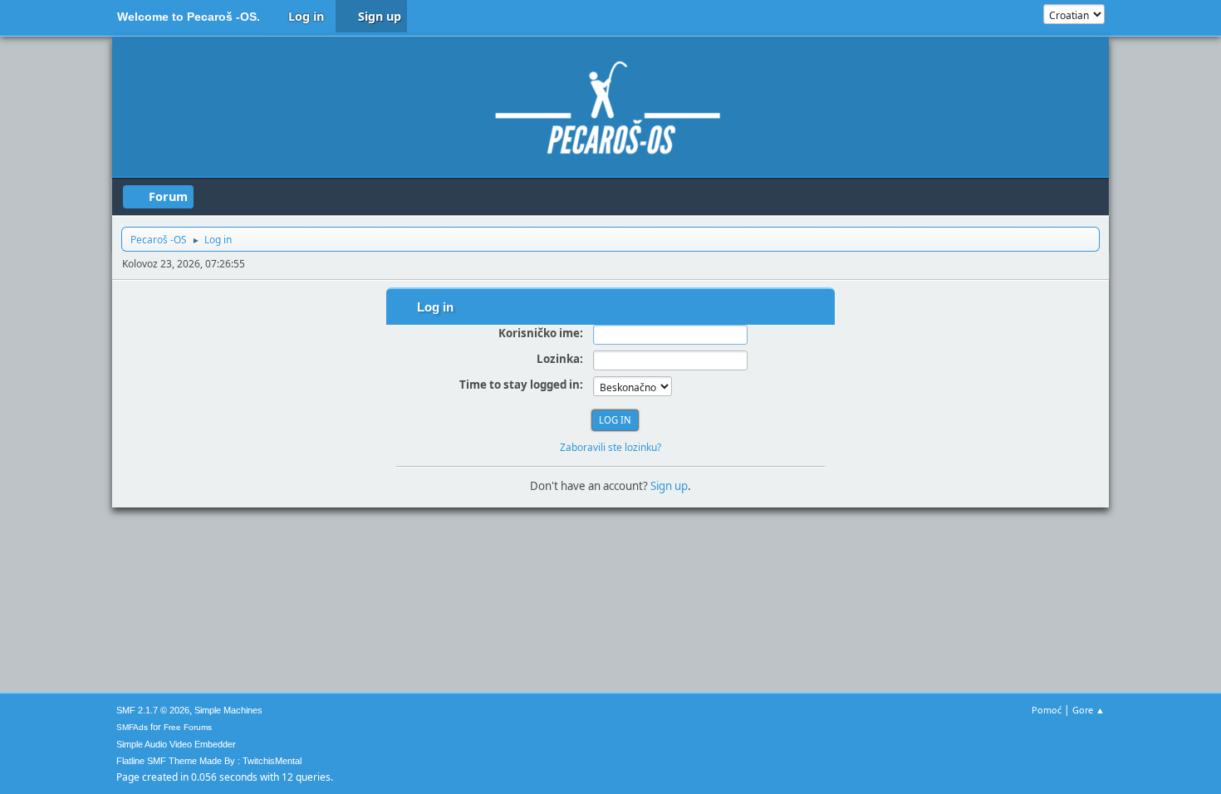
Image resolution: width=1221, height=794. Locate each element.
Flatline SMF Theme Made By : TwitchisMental (209, 761)
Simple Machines (228, 710)
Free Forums (188, 727)
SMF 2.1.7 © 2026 (152, 710)
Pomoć (1047, 709)
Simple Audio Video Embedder (176, 744)
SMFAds (132, 727)
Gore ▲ (1088, 709)
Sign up (669, 485)
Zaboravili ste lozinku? (610, 447)
